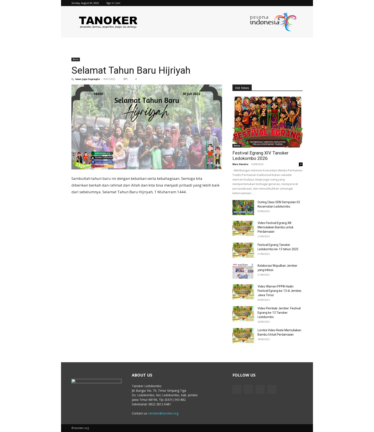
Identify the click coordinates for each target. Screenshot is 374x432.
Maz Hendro (240, 164)
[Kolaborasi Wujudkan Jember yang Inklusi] (243, 271)
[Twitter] (292, 3)
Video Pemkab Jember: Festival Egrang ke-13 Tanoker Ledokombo (279, 313)
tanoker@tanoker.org (163, 413)
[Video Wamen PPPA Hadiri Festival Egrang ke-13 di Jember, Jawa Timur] (243, 291)
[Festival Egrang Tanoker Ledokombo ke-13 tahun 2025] (243, 250)
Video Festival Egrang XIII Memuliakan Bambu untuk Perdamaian (275, 227)
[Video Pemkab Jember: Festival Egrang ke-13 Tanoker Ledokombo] (243, 313)
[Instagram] (285, 3)
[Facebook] (278, 3)
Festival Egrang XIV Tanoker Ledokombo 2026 (260, 155)
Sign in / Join (113, 3)
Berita (76, 59)
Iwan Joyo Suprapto (87, 79)
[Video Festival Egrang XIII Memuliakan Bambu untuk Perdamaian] (243, 228)
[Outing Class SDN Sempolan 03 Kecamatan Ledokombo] (243, 207)
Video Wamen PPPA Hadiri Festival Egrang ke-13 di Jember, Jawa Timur (280, 291)
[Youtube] (299, 3)
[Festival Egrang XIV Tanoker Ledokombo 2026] (267, 122)
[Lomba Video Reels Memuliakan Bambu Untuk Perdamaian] (243, 335)
